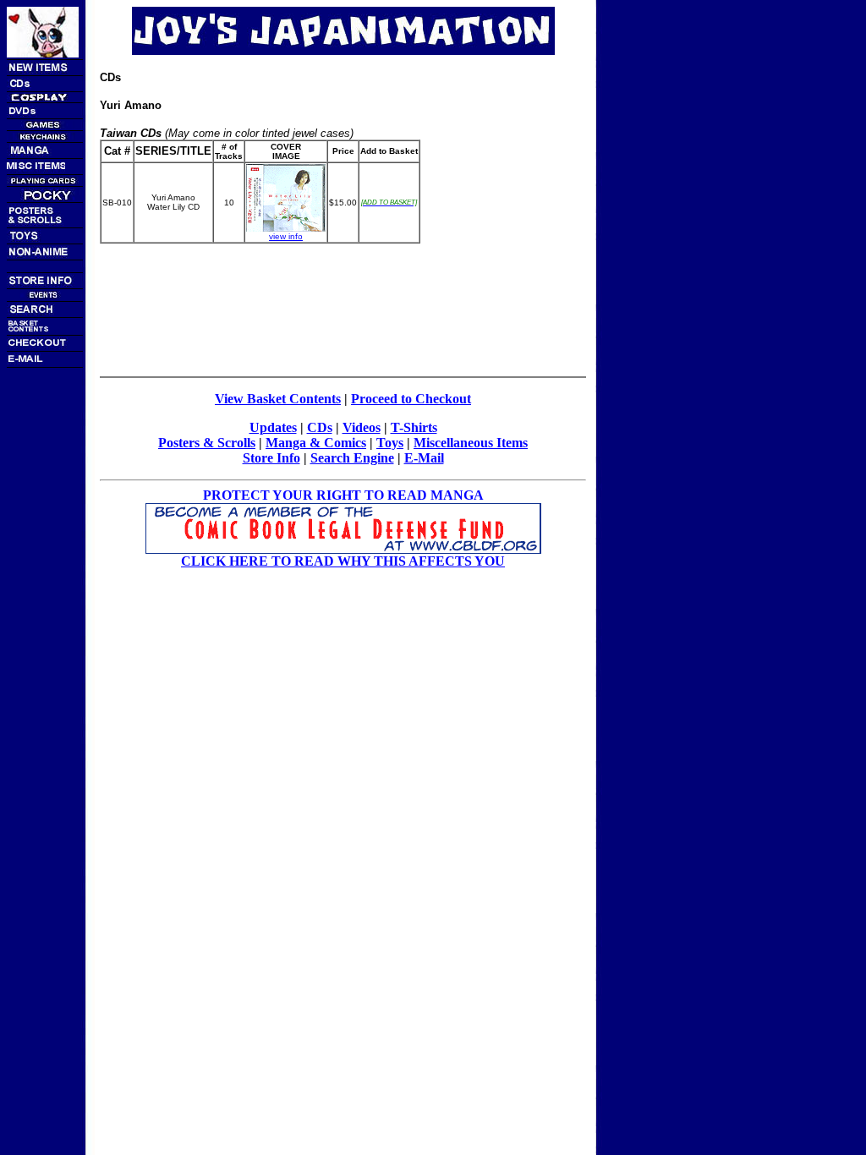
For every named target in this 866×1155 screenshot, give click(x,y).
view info (286, 236)
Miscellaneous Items (471, 442)
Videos (362, 427)
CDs (319, 427)
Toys (389, 442)
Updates (273, 427)
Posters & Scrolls (206, 442)
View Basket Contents (278, 398)
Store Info (271, 458)
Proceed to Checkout (411, 398)
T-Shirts (414, 427)
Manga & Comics (316, 442)
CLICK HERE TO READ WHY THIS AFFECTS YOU (343, 561)
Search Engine (352, 458)
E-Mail (424, 458)
